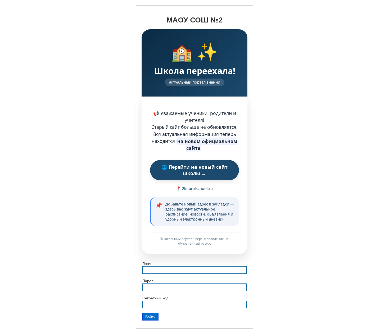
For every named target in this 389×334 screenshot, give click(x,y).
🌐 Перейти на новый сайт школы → (194, 170)
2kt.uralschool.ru (197, 188)
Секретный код (155, 298)
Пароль (148, 281)
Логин (147, 264)
